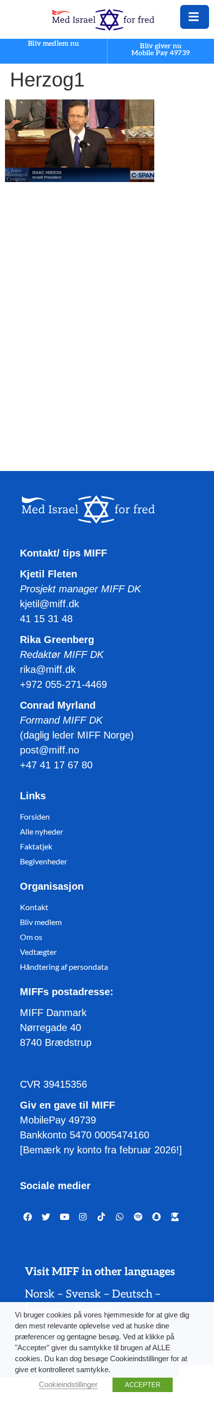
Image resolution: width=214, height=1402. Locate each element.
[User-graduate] (175, 1216)
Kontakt (34, 907)
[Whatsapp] (119, 1216)
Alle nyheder (41, 831)
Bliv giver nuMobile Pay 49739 (160, 49)
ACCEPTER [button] (142, 1385)
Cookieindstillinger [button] (68, 1385)
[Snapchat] (156, 1216)
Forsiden (35, 816)
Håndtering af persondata (64, 966)
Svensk (83, 1294)
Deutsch (132, 1294)
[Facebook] (27, 1216)
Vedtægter (38, 951)
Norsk (40, 1294)
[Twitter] (46, 1216)
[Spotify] (138, 1216)
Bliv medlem (41, 922)
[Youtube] (64, 1216)
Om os (31, 936)
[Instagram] (83, 1216)
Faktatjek (36, 846)
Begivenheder (43, 861)
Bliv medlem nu (53, 44)
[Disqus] (107, 316)
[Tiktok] (101, 1216)
